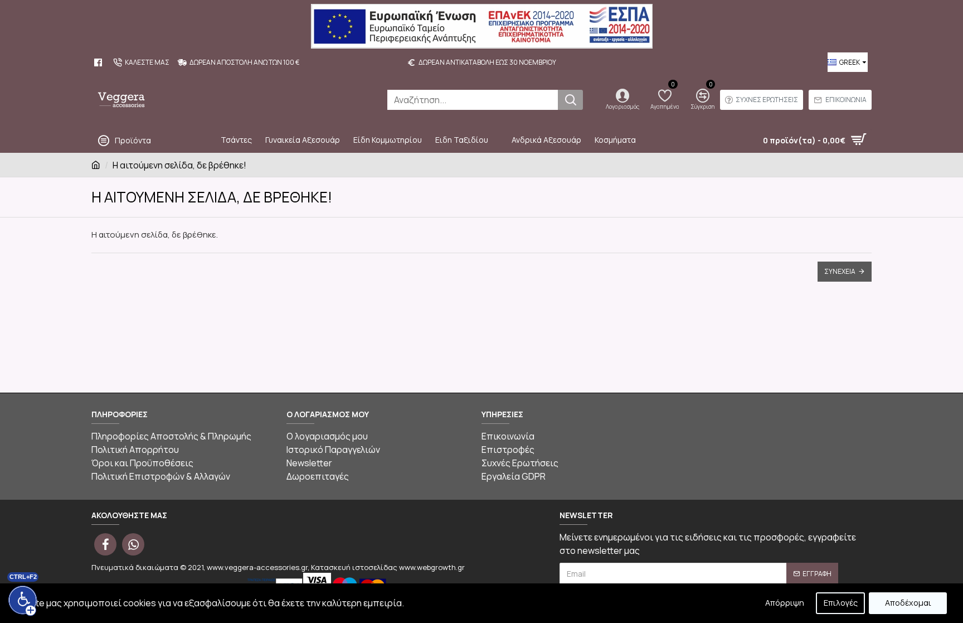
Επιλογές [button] (841, 602)
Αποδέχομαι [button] (908, 602)
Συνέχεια (839, 271)
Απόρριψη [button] (784, 602)
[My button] (570, 100)
